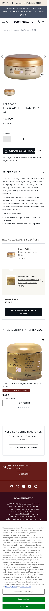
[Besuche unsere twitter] (18, 486)
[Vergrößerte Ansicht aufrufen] (42, 74)
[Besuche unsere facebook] (12, 486)
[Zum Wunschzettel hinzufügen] (39, 151)
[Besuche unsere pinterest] (36, 486)
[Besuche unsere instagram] (24, 486)
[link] (39, 21)
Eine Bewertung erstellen (23, 447)
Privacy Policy (11, 587)
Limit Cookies (23, 599)
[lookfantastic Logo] (23, 21)
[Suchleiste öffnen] (8, 21)
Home (5, 30)
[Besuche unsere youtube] (30, 486)
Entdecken (24, 403)
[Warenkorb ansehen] (43, 21)
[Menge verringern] (7, 139)
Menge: (6, 133)
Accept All (23, 606)
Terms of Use (25, 587)
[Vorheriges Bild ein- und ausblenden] (2, 57)
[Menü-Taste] (3, 21)
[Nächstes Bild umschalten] (45, 57)
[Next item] (43, 373)
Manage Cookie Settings (23, 592)
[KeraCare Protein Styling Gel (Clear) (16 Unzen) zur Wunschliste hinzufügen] (43, 340)
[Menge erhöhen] (23, 139)
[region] (23, 566)
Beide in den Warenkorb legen (23, 312)
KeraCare (9, 104)
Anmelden (24, 474)
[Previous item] (5, 373)
